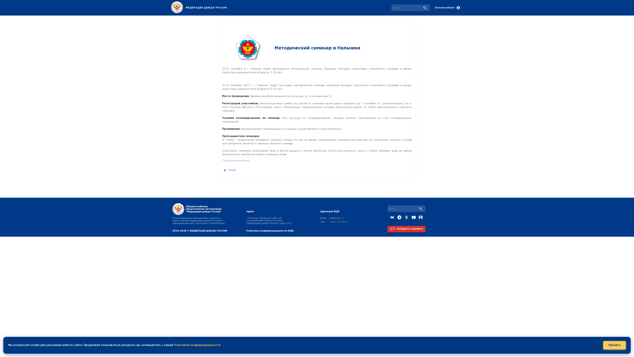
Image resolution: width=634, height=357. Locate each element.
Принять (614, 345)
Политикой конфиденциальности (197, 345)
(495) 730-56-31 (338, 222)
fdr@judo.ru (336, 218)
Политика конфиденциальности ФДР (270, 231)
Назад (232, 170)
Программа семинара (236, 160)
